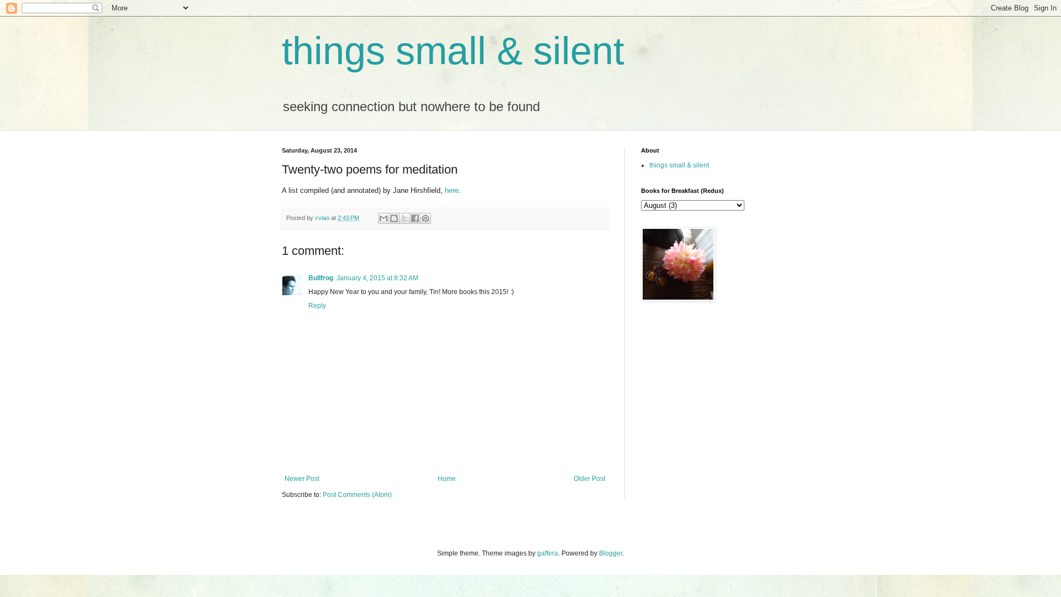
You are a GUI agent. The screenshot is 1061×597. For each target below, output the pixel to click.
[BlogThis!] (394, 218)
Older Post (589, 479)
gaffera (547, 553)
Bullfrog (320, 278)
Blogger (610, 553)
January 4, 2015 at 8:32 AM (377, 278)
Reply (317, 306)
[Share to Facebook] (415, 218)
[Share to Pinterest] (425, 218)
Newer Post (302, 479)
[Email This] (383, 218)
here (452, 190)
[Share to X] (404, 218)
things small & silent (453, 50)
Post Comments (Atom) (357, 495)
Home (447, 479)
